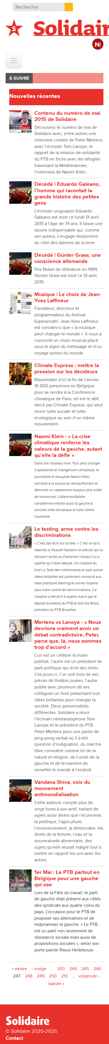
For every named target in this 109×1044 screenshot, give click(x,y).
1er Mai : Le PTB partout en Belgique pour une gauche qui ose (66, 878)
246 (97, 969)
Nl (98, 45)
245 (85, 969)
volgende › (89, 976)
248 (28, 976)
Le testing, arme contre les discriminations (66, 532)
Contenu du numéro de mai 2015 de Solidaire (67, 116)
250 (53, 976)
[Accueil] (30, 1024)
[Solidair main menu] (14, 60)
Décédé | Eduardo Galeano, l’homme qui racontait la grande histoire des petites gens (67, 193)
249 (40, 976)
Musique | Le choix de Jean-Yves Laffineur (67, 297)
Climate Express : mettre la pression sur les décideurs (66, 368)
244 (73, 969)
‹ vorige (39, 969)
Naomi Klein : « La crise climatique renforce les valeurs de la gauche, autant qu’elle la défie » (68, 446)
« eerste (19, 969)
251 (64, 976)
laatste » (56, 983)
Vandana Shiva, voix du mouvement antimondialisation (62, 788)
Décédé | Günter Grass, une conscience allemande (67, 258)
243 (61, 969)
